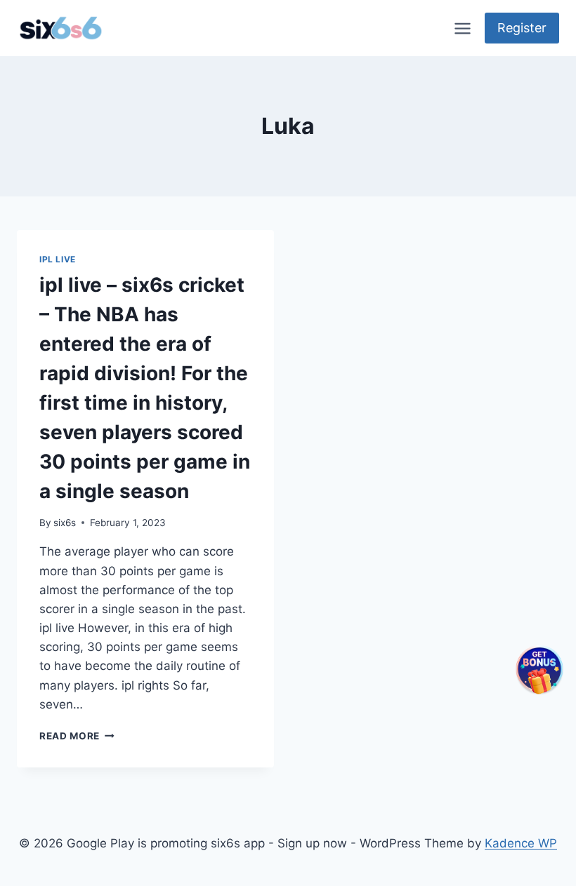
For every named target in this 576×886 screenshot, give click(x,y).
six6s (64, 522)
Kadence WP (521, 843)
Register (521, 27)
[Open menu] (462, 28)
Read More (76, 735)
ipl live (57, 259)
